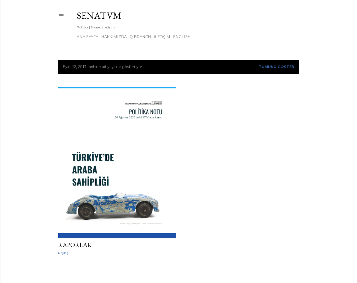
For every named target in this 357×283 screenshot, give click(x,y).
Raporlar (75, 245)
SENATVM (99, 15)
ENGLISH (182, 36)
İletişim (162, 36)
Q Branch (140, 36)
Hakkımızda (114, 36)
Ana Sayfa (87, 36)
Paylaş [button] (63, 253)
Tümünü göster (276, 66)
